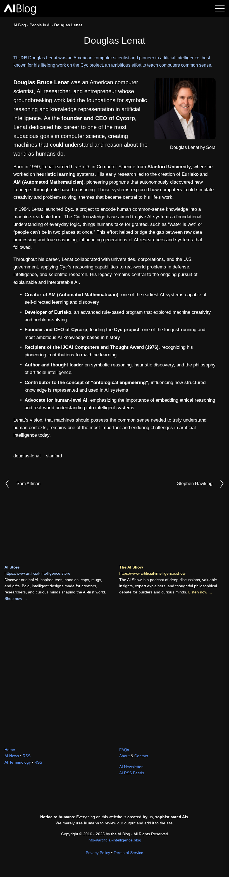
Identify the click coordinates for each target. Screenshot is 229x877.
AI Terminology (17, 762)
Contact (141, 756)
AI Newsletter (131, 766)
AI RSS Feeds (131, 773)
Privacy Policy (98, 852)
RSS (26, 756)
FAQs (124, 749)
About (124, 756)
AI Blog (19, 25)
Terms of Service (128, 852)
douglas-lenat (26, 455)
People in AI (40, 25)
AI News (11, 756)
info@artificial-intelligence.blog (114, 840)
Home (9, 749)
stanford (54, 455)
